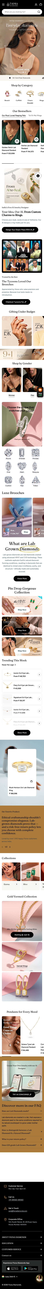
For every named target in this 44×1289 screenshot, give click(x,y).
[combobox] (22, 12)
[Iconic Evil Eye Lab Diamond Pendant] (7, 711)
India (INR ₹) (10, 1277)
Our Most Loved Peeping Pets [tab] (14, 115)
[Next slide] (39, 46)
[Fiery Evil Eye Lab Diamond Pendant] (7, 723)
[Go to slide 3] (23, 72)
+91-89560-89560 (15, 1200)
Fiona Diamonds (14, 1285)
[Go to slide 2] (21, 72)
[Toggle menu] (3, 4)
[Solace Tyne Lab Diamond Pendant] (30, 1028)
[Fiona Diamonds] (17, 331)
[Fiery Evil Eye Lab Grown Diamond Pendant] (7, 686)
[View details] (39, 675)
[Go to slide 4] (25, 72)
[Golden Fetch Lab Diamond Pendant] (11, 132)
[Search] (38, 11)
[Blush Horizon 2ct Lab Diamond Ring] (22, 767)
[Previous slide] (5, 46)
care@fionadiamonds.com (17, 1211)
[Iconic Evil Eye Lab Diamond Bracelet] (7, 674)
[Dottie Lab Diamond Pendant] (30, 131)
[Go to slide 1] (18, 72)
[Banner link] (22, 354)
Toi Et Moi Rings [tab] (35, 115)
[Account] (36, 4)
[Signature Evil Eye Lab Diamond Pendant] (7, 699)
